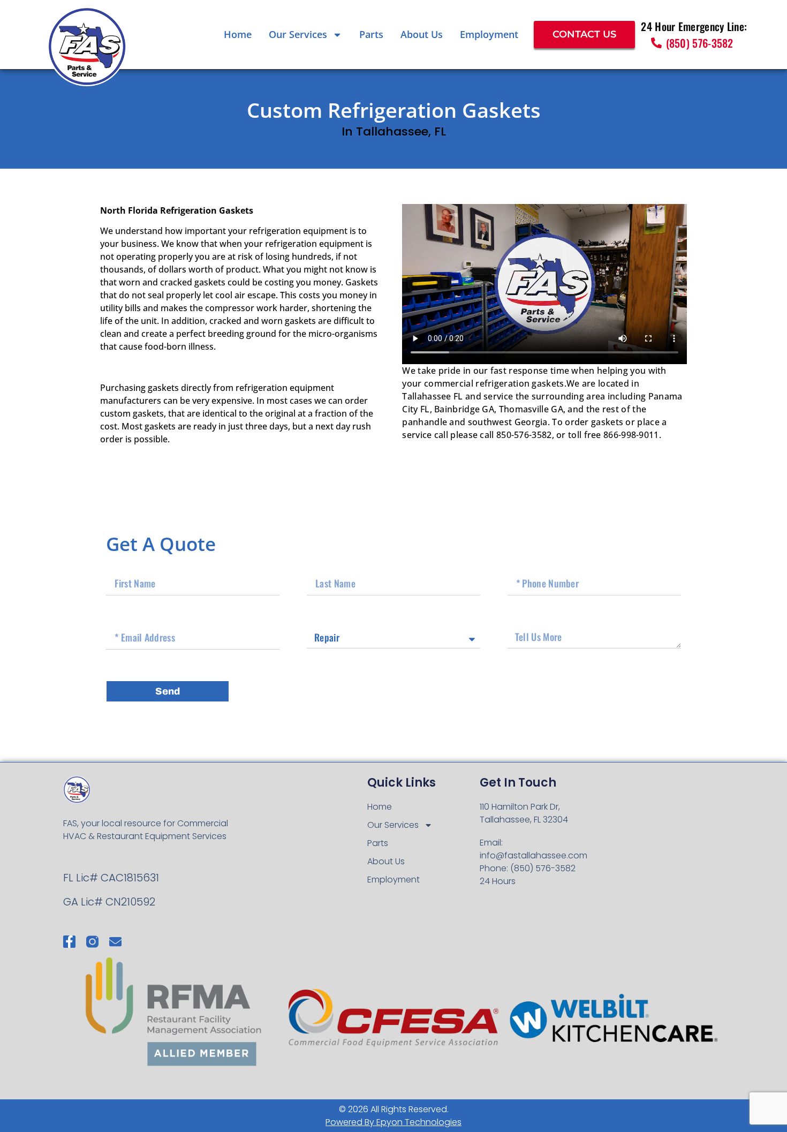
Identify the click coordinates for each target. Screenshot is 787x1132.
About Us (421, 34)
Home (238, 34)
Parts (371, 34)
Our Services (298, 34)
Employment (489, 34)
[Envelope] (115, 941)
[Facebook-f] (69, 941)
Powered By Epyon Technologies (393, 1122)
